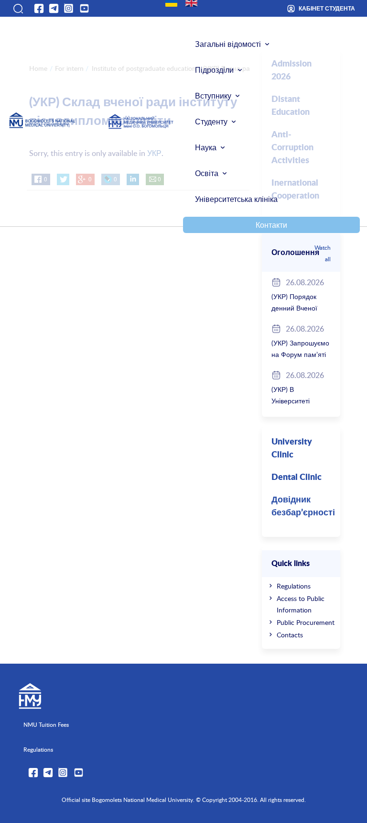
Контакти (271, 225)
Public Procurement (306, 622)
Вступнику (213, 95)
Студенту (211, 121)
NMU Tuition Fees (46, 724)
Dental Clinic (296, 477)
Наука (205, 147)
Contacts (290, 634)
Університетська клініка (236, 199)
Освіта (206, 173)
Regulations (294, 585)
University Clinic (291, 448)
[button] (17, 8)
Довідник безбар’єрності (303, 506)
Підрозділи (214, 70)
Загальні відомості (228, 44)
